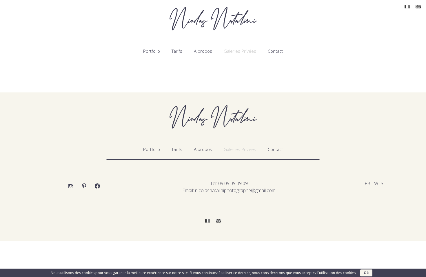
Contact (275, 51)
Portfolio (151, 51)
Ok (366, 272)
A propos (203, 51)
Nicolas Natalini (213, 20)
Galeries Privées (240, 51)
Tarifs (177, 51)
